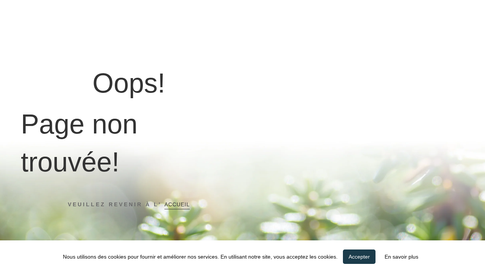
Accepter (359, 257)
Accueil (177, 204)
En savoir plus (401, 257)
